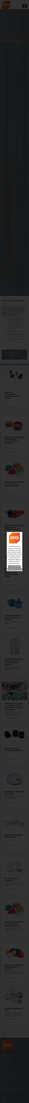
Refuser (18, 566)
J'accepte (11, 566)
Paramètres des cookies (14, 569)
